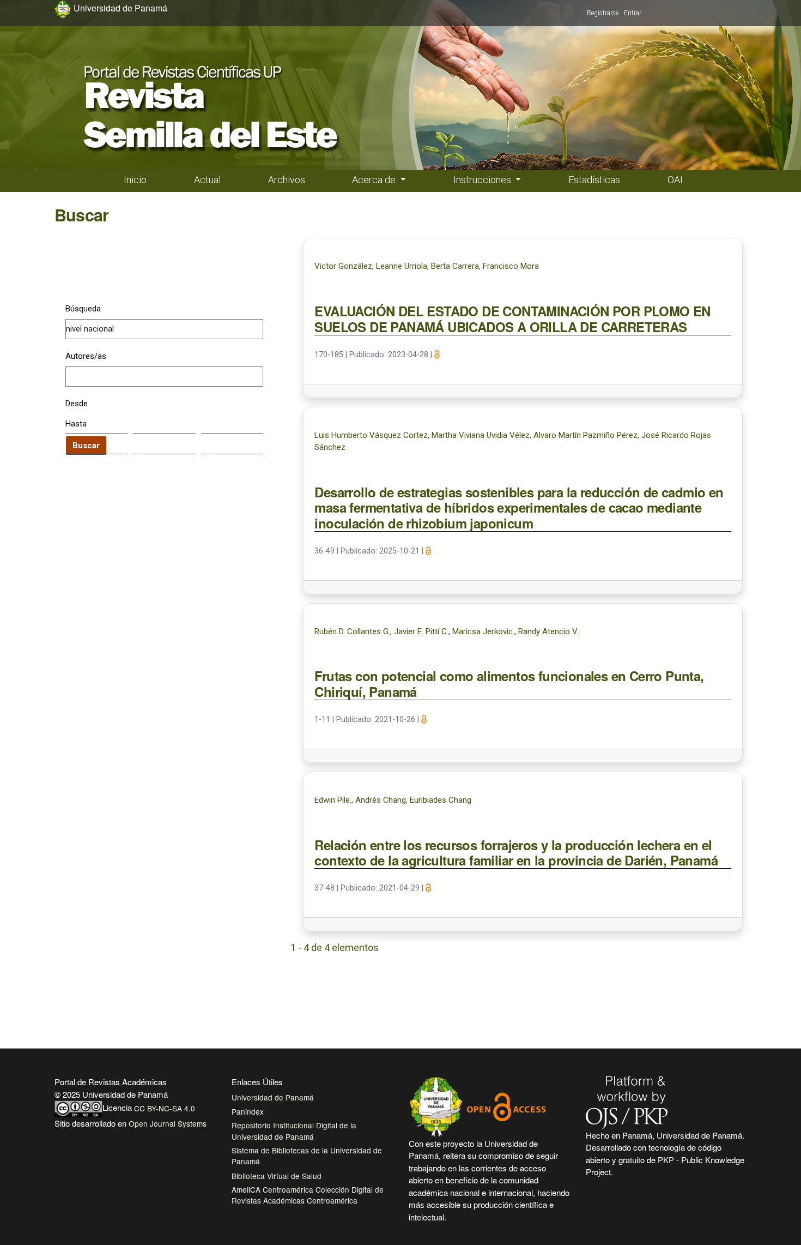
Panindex (248, 1111)
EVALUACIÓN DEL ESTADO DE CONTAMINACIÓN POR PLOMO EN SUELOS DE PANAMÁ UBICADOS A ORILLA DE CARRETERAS (512, 319)
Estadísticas (594, 179)
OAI (675, 179)
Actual (207, 179)
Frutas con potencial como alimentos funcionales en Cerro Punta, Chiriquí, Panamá (508, 684)
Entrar (632, 13)
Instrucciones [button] (483, 179)
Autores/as (85, 356)
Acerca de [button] (375, 179)
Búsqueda (83, 309)
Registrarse (602, 13)
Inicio (135, 179)
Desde (76, 403)
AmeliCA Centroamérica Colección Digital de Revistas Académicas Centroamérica (308, 1195)
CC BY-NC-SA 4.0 (164, 1108)
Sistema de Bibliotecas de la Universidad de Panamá (307, 1155)
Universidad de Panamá (273, 1097)
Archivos (286, 179)
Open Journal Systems (168, 1123)
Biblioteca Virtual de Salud (276, 1175)
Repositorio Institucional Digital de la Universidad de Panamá (294, 1130)
